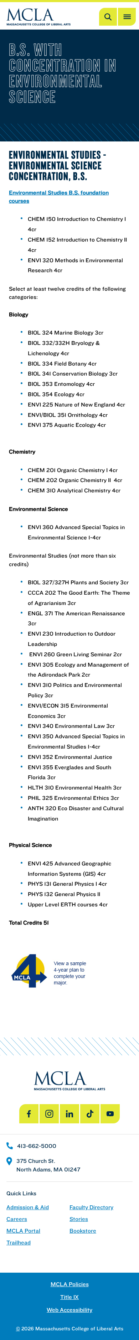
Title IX (69, 1297)
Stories (79, 1219)
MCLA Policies (70, 1284)
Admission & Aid (27, 1207)
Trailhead (18, 1242)
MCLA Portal (23, 1230)
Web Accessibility (69, 1310)
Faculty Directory (91, 1207)
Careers (16, 1219)
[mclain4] (69, 971)
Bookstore (83, 1230)
